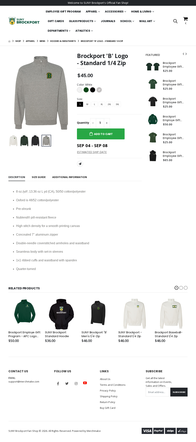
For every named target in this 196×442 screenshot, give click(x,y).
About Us (105, 379)
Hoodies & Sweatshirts (63, 41)
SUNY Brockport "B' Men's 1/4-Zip (94, 334)
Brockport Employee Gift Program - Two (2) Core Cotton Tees (174, 65)
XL (102, 104)
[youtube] (85, 383)
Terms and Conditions (113, 385)
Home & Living (141, 11)
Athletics (82, 31)
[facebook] (58, 383)
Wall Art (145, 21)
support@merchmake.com (23, 381)
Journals (108, 21)
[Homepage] (9, 41)
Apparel (91, 11)
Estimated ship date (92, 152)
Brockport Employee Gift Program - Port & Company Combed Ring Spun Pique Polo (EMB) (173, 100)
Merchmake (94, 431)
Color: (84, 84)
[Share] (80, 164)
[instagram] (76, 383)
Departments (58, 31)
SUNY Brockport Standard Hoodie (57, 334)
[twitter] (67, 383)
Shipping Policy (109, 396)
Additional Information (69, 177)
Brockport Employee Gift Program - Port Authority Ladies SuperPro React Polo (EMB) (173, 136)
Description (16, 177)
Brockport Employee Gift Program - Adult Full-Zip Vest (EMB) (174, 154)
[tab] (16, 177)
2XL (109, 104)
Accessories (114, 11)
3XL (117, 104)
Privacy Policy (108, 390)
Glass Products (81, 21)
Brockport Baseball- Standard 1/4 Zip (168, 334)
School (126, 21)
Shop (18, 41)
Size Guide (39, 177)
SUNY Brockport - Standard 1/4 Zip (130, 334)
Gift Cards (56, 21)
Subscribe (179, 392)
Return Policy (107, 402)
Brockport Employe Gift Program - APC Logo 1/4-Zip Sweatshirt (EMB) (173, 118)
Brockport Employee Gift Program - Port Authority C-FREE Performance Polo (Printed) (173, 82)
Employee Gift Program (63, 11)
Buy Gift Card (107, 408)
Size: (79, 99)
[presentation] (14, 93)
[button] (175, 21)
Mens (42, 41)
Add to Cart (103, 134)
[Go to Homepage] (23, 21)
